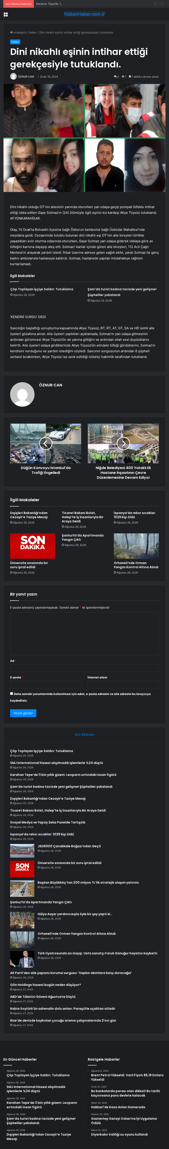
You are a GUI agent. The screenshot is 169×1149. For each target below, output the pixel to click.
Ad (13, 661)
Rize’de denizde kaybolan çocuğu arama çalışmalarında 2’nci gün (63, 1020)
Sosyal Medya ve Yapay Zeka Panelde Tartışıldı (47, 822)
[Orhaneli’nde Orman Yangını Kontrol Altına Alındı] (136, 546)
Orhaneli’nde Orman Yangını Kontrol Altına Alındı (136, 565)
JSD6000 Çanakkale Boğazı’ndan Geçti (69, 846)
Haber (33, 32)
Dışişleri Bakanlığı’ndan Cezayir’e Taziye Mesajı (29, 515)
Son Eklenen (84, 734)
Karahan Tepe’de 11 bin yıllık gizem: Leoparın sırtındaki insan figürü (81, 4)
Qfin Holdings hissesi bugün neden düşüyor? (45, 985)
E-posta (16, 677)
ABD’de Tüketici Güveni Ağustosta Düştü (42, 996)
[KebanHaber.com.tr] (84, 14)
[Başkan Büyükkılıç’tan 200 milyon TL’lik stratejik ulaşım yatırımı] (22, 888)
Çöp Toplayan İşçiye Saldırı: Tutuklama (41, 289)
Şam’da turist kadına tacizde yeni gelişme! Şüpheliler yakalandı (61, 786)
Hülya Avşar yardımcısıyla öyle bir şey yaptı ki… (75, 914)
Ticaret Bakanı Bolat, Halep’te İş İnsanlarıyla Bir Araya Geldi (82, 517)
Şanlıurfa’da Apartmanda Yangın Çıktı (83, 537)
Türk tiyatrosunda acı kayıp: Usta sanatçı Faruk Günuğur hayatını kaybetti (97, 953)
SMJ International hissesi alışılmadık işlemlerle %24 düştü (56, 763)
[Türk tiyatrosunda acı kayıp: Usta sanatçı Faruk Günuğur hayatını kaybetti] (22, 959)
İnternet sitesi (97, 677)
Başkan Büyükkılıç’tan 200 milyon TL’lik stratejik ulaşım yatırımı (88, 882)
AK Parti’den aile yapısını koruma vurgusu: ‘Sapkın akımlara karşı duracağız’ (71, 973)
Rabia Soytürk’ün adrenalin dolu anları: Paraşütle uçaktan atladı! (62, 1008)
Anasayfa (19, 32)
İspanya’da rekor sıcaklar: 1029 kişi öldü (135, 515)
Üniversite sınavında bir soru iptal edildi (29, 565)
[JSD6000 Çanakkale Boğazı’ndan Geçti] (22, 851)
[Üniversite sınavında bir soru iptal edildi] (32, 546)
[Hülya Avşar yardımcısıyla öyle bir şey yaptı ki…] (22, 920)
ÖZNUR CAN (26, 76)
